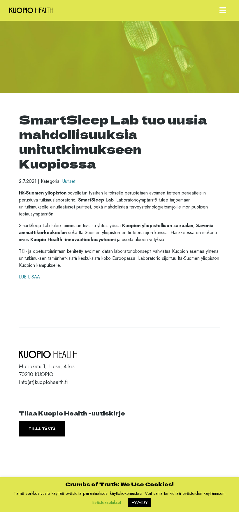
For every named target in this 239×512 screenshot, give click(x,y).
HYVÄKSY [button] (139, 502)
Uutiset (68, 181)
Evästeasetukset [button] (106, 502)
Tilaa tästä (42, 429)
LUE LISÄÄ (29, 276)
